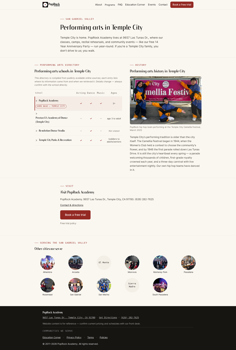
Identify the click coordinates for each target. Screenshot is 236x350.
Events (152, 4)
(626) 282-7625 (130, 317)
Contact (163, 4)
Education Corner (135, 4)
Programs (110, 4)
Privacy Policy (74, 337)
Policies (104, 337)
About (98, 4)
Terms (90, 337)
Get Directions (108, 317)
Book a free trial (182, 4)
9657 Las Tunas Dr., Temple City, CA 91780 (69, 317)
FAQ (120, 4)
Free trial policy (68, 223)
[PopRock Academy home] (51, 4)
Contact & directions (71, 205)
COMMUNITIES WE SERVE (58, 331)
